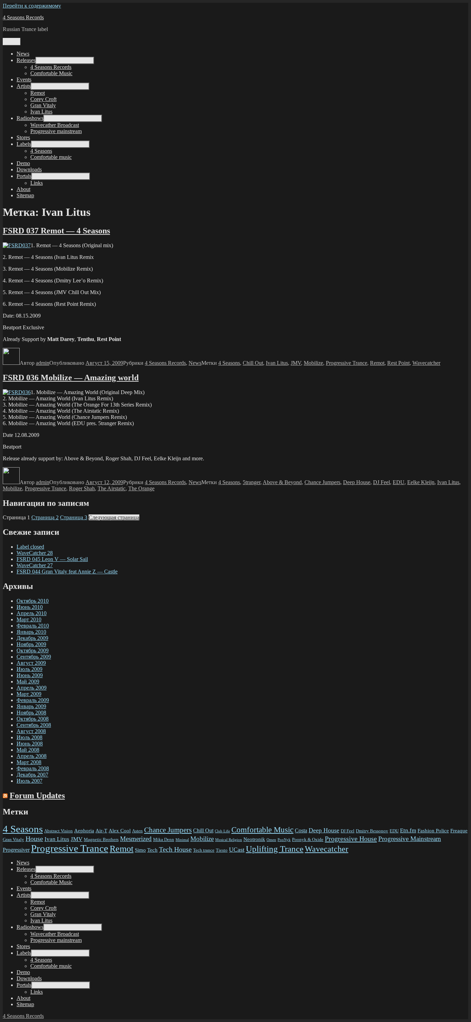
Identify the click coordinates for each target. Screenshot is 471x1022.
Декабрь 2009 (32, 638)
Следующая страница (114, 517)
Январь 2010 (31, 632)
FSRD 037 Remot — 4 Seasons (56, 230)
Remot (37, 93)
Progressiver (16, 850)
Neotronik (254, 839)
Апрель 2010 (32, 613)
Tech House (175, 849)
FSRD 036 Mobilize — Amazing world (71, 377)
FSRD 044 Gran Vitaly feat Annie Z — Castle (67, 571)
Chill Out (253, 363)
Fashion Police (433, 830)
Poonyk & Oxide (307, 839)
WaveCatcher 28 (35, 553)
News (23, 54)
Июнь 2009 (30, 675)
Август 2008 (31, 731)
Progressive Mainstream (409, 838)
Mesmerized (136, 838)
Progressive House (351, 838)
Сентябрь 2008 (34, 725)
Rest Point (398, 363)
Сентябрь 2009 (34, 657)
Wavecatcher (426, 363)
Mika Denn (163, 839)
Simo (140, 850)
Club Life (222, 831)
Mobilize (313, 363)
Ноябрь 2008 (31, 712)
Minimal (182, 840)
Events (24, 79)
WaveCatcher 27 (35, 565)
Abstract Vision (58, 830)
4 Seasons (41, 151)
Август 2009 (31, 663)
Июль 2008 (29, 737)
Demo (23, 163)
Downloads (29, 169)
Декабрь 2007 (32, 775)
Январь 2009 (31, 706)
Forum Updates (37, 795)
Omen (271, 840)
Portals (24, 176)
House (34, 838)
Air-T (101, 830)
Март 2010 (29, 619)
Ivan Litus (41, 111)
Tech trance (203, 850)
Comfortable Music (51, 73)
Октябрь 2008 (33, 719)
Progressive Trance (346, 363)
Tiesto (222, 850)
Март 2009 (29, 694)
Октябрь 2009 (33, 650)
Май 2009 (28, 681)
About (23, 189)
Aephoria (84, 830)
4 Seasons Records (23, 17)
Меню (12, 41)
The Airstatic (112, 488)
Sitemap (25, 195)
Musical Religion (228, 840)
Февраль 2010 (33, 626)
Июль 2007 (29, 781)
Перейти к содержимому (32, 6)
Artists (24, 86)
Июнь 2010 (30, 607)
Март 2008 (29, 762)
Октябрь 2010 (33, 601)
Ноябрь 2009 (31, 644)
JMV (296, 363)
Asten (137, 830)
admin (42, 363)
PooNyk (284, 840)
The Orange (141, 488)
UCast (236, 849)
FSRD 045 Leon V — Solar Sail (52, 559)
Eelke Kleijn (420, 482)
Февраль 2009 (33, 700)
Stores (23, 137)
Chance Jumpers (322, 482)
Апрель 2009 (32, 688)
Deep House (356, 482)
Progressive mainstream (56, 131)
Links (36, 183)
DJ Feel (381, 482)
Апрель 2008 (32, 756)
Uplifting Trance (274, 848)
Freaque (459, 830)
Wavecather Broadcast (54, 125)
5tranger (251, 482)
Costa (301, 830)
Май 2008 (28, 750)
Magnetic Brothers (101, 839)
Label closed (30, 547)
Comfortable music (51, 157)
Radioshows (30, 118)
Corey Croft (43, 99)
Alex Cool (120, 830)
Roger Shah (82, 488)
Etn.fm (408, 830)
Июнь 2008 (30, 744)
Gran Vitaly (43, 105)
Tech (152, 850)
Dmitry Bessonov (372, 830)
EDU (398, 482)
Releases (26, 60)
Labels (24, 144)
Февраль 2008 (33, 768)
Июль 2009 (29, 669)
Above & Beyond (282, 482)
